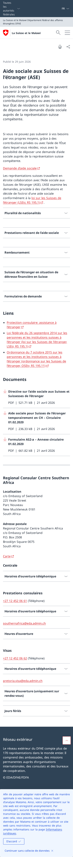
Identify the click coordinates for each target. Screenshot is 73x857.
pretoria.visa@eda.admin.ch (22, 681)
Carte (7, 556)
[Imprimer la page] (60, 47)
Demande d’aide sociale (20, 168)
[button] (67, 740)
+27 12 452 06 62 (15, 658)
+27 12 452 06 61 (15, 601)
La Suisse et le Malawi (26, 33)
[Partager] (68, 47)
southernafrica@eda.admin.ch (24, 623)
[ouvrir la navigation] (67, 32)
